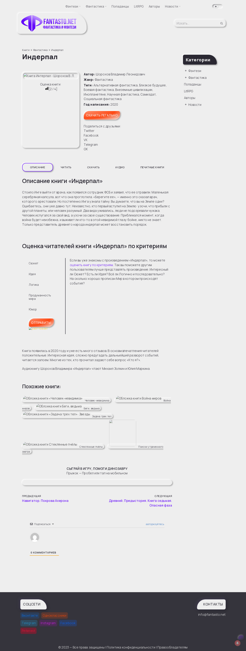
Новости (195, 105)
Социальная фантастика (103, 99)
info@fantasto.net (212, 614)
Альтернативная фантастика (115, 85)
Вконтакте (30, 615)
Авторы (154, 6)
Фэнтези (194, 71)
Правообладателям (172, 647)
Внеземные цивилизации (133, 90)
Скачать (93, 167)
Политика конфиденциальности (131, 647)
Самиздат (148, 94)
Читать (66, 167)
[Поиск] (222, 23)
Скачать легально (102, 115)
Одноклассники (54, 615)
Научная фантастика (123, 94)
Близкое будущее (152, 85)
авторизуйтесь (154, 524)
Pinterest (28, 631)
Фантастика (104, 80)
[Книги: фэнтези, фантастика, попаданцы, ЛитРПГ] (49, 23)
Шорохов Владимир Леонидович (120, 74)
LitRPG (139, 6)
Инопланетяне (95, 94)
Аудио (120, 167)
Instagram (48, 623)
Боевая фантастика (99, 90)
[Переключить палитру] (217, 6)
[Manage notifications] (237, 643)
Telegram (29, 623)
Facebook (68, 623)
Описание (37, 167)
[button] (80, 6)
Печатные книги (152, 167)
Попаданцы (120, 6)
